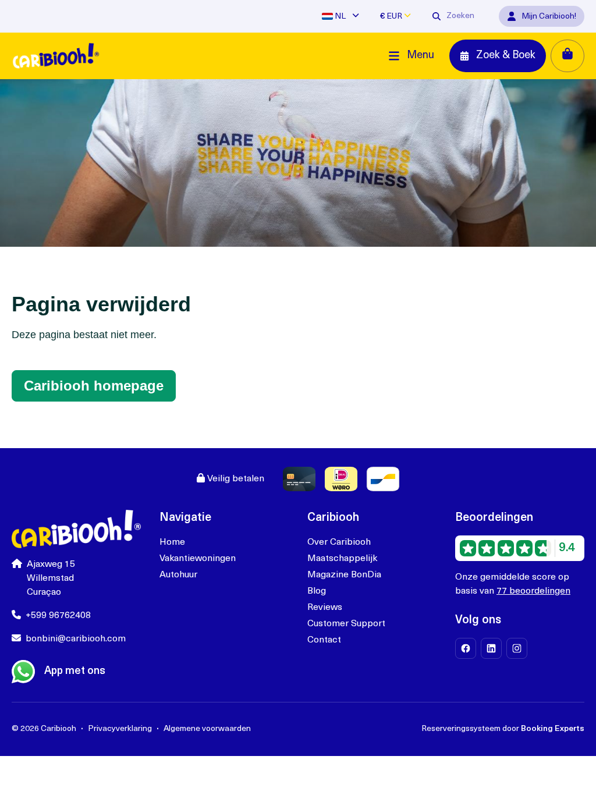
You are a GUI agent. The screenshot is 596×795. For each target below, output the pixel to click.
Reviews (324, 607)
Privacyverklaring (120, 729)
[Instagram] (516, 648)
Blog (316, 591)
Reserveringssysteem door (502, 729)
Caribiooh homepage (94, 385)
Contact (324, 640)
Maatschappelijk (342, 558)
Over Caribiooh (339, 542)
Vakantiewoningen (197, 558)
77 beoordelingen (533, 591)
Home (172, 542)
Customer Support (346, 624)
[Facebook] (465, 648)
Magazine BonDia (344, 575)
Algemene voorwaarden (207, 729)
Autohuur (178, 575)
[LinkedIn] (491, 648)
